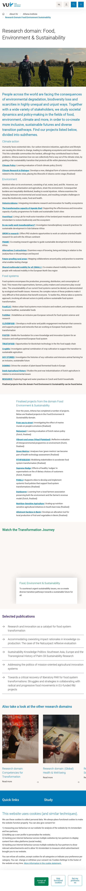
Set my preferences (75, 880)
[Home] (3, 14)
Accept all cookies (41, 881)
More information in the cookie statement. (42, 863)
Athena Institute (30, 14)
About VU (14, 14)
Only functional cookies (58, 880)
